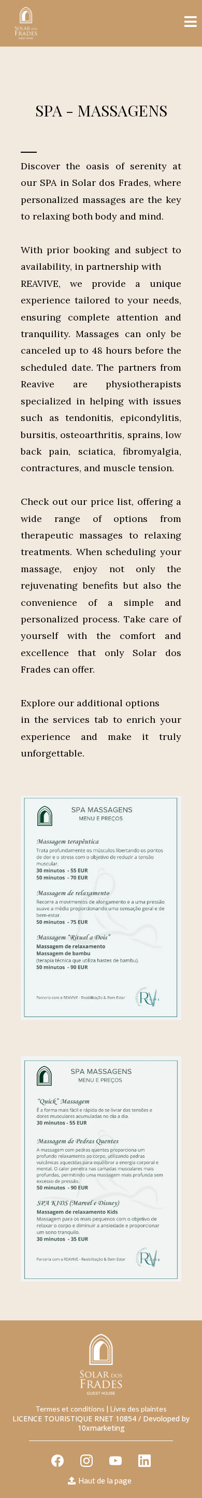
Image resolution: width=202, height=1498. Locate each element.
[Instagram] (86, 1460)
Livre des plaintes (138, 1408)
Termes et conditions (70, 1408)
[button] (190, 23)
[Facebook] (57, 1460)
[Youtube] (115, 1460)
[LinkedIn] (144, 1460)
